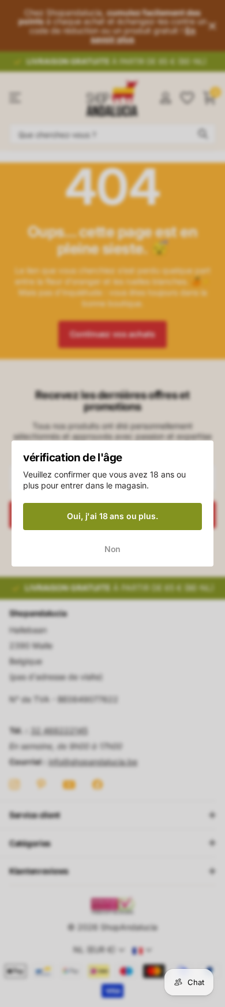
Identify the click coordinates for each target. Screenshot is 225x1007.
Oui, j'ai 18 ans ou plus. (112, 516)
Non (112, 549)
